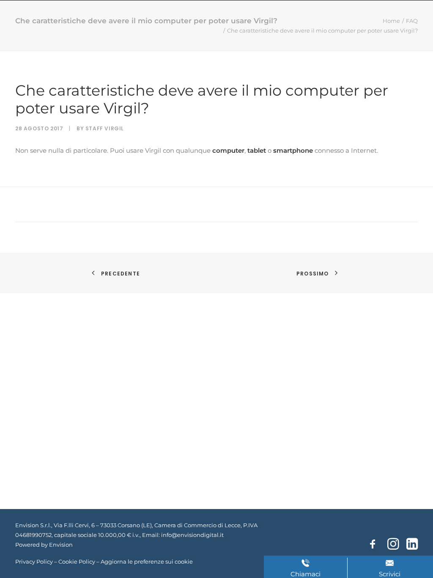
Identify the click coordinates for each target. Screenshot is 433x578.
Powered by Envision (44, 544)
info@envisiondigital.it (192, 534)
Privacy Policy (34, 561)
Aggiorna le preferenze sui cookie (147, 561)
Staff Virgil (104, 128)
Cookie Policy (76, 561)
